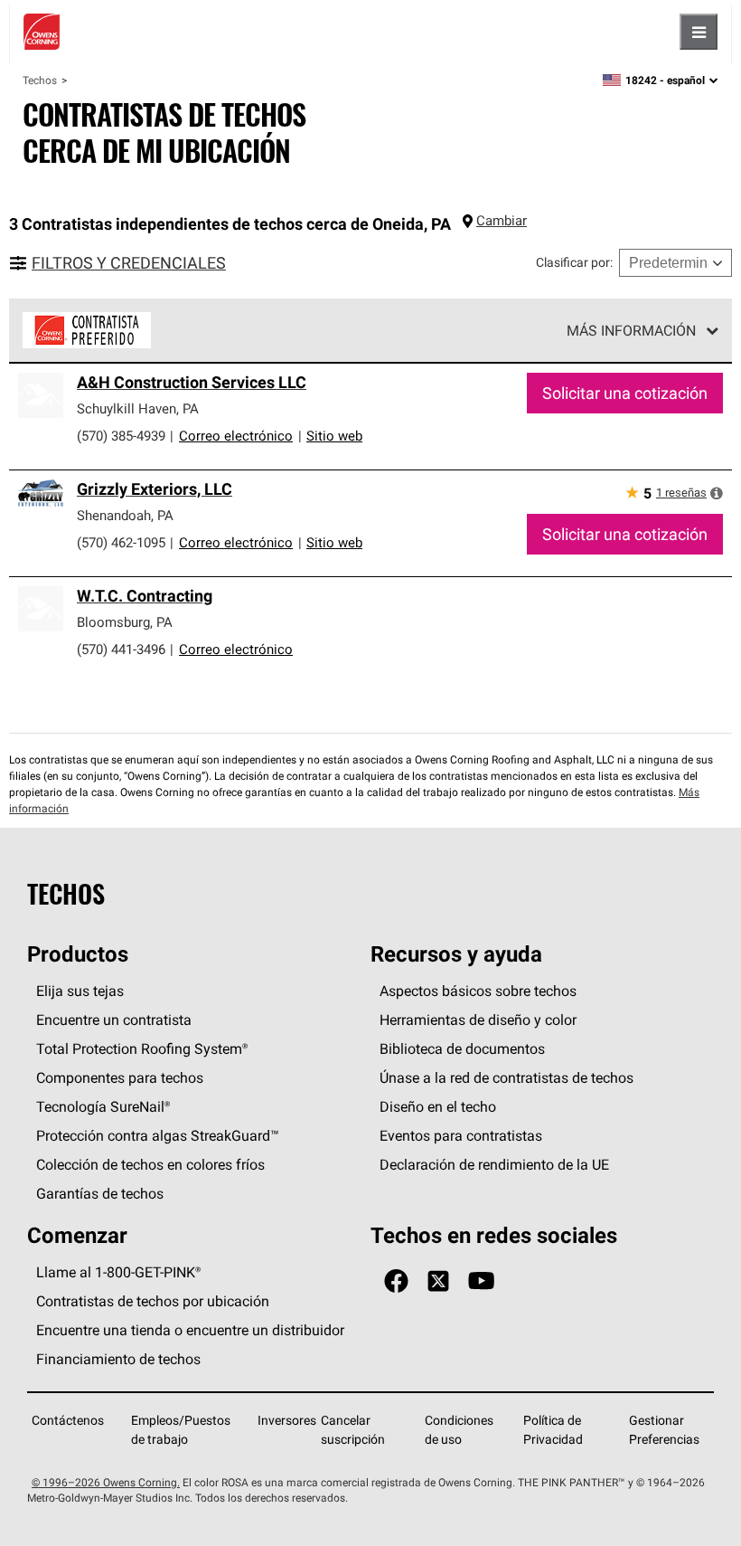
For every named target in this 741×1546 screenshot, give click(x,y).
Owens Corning (41, 32)
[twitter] (438, 1281)
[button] (716, 493)
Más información (631, 330)
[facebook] (396, 1281)
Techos (40, 80)
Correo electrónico (236, 435)
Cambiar (501, 220)
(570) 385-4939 (121, 435)
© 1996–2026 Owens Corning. (106, 1482)
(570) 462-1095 (121, 542)
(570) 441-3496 (121, 649)
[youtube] (481, 1281)
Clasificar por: (574, 262)
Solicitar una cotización (625, 393)
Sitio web (334, 435)
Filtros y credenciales (129, 262)
